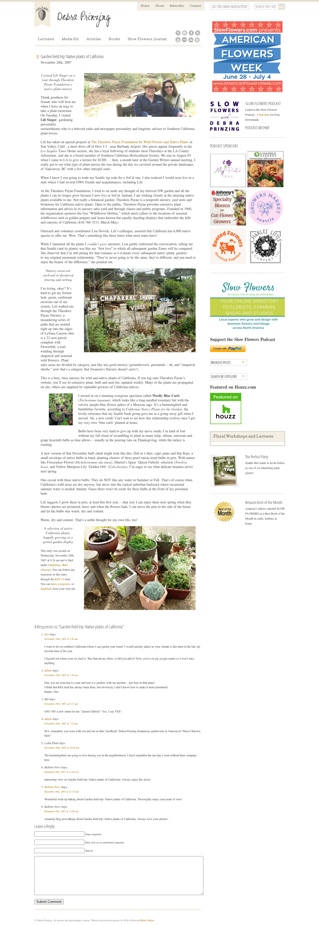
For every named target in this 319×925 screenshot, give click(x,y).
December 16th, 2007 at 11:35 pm (61, 791)
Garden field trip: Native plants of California (72, 56)
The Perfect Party (256, 457)
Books (114, 39)
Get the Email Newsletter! (229, 6)
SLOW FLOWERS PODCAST (263, 103)
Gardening (54, 565)
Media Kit (70, 39)
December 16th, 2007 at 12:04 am (61, 772)
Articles (93, 39)
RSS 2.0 (59, 579)
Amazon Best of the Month (263, 502)
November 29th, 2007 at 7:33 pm (61, 723)
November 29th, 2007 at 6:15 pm (61, 703)
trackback (46, 588)
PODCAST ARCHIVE (257, 127)
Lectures (46, 39)
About (159, 6)
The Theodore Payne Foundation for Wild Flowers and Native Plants (139, 141)
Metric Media (147, 920)
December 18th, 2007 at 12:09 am (61, 811)
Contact (195, 6)
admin (48, 670)
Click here (263, 114)
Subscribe (177, 6)
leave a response (60, 584)
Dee (46, 634)
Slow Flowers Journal (147, 39)
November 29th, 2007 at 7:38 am (61, 675)
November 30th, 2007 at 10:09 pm (61, 747)
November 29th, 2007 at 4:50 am (61, 639)
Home (145, 6)
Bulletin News (52, 787)
